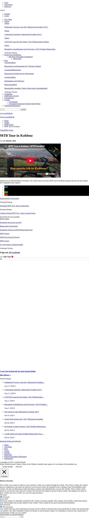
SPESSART (17, 59)
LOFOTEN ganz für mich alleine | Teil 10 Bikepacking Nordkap (26, 42)
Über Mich (8, 19)
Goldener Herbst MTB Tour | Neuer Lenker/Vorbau (17, 213)
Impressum (8, 455)
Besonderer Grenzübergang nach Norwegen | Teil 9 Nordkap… (26, 404)
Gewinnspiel (13, 102)
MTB (15, 85)
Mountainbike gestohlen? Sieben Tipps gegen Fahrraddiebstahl (25, 88)
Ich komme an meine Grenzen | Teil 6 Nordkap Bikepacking (25, 426)
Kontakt (7, 14)
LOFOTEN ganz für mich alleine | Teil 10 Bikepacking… (24, 397)
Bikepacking (16, 70)
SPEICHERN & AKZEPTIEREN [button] (12, 515)
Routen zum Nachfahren (12, 55)
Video (2, 130)
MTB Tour (9, 198)
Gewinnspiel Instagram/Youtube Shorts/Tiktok (24, 104)
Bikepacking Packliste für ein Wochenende (19, 74)
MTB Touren (8, 130)
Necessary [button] (3, 495)
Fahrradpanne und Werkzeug (14, 81)
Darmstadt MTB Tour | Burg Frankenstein (14, 206)
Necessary (6, 497)
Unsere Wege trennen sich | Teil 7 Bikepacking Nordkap (23, 419)
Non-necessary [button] (5, 505)
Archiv (6, 16)
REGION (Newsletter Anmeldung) (21, 57)
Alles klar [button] (18, 467)
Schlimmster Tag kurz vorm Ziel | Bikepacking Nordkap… (24, 382)
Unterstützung (9, 98)
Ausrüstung (8, 63)
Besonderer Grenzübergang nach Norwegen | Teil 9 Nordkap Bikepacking (29, 49)
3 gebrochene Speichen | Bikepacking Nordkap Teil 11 (23, 34)
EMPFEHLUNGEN (11, 96)
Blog (6, 61)
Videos (6, 21)
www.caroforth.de (6, 113)
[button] (6, 187)
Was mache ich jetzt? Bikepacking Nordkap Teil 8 (21, 412)
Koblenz (3, 198)
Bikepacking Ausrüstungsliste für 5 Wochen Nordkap (22, 66)
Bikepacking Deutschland (9, 226)
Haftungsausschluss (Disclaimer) (15, 457)
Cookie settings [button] (7, 467)
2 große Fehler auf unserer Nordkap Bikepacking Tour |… (24, 434)
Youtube (16, 198)
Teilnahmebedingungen (12, 106)
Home (6, 445)
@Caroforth (14, 252)
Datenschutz (8, 458)
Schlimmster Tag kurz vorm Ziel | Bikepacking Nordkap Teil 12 (26, 27)
